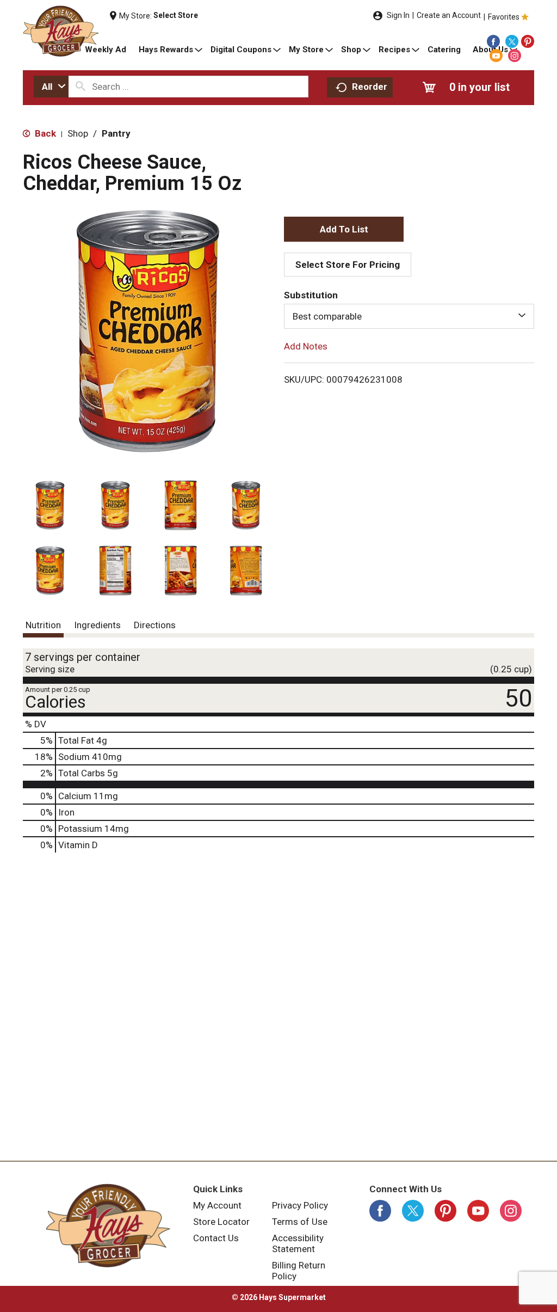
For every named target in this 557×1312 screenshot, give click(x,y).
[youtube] (496, 55)
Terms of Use (299, 1221)
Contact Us (216, 1238)
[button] (50, 505)
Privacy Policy (300, 1205)
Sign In (398, 15)
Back (44, 133)
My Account (217, 1205)
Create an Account (449, 15)
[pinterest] (527, 41)
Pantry (116, 133)
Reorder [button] (369, 86)
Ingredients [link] (97, 625)
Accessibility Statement (298, 1243)
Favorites (503, 17)
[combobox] (51, 86)
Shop (77, 133)
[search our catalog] (80, 86)
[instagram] (514, 55)
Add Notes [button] (305, 346)
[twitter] (511, 41)
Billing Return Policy (298, 1271)
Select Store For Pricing (347, 264)
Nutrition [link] (43, 625)
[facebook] (493, 41)
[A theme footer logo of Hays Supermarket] (108, 1225)
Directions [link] (155, 625)
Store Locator (221, 1221)
